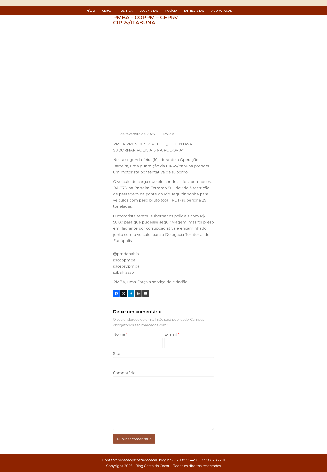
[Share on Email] (145, 293)
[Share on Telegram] (131, 293)
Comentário (125, 373)
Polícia (168, 134)
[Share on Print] (138, 293)
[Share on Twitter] (123, 293)
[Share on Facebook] (116, 293)
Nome (120, 334)
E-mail (172, 334)
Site (116, 353)
